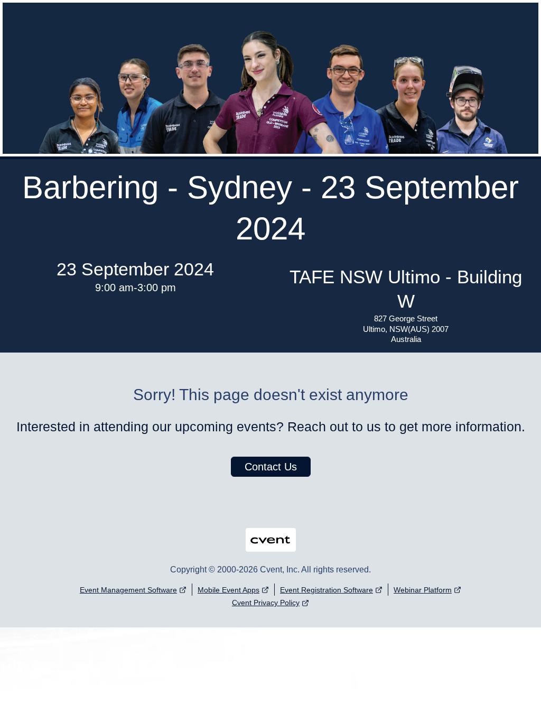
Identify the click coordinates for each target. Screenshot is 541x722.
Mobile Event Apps (228, 590)
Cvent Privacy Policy (266, 602)
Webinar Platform (423, 590)
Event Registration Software (326, 590)
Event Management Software (128, 590)
